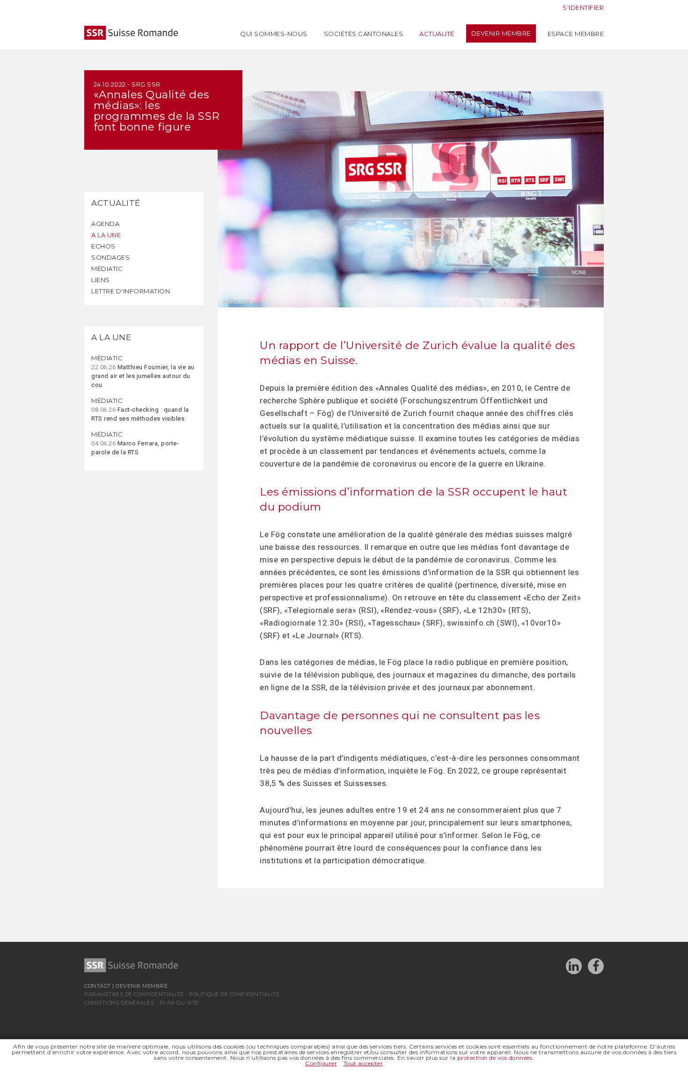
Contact (97, 986)
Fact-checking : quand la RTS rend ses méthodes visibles (140, 409)
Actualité (436, 33)
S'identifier (583, 7)
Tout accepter (363, 1063)
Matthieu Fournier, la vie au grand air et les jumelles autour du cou (143, 371)
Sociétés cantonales (363, 33)
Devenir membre (501, 33)
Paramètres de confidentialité (134, 994)
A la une (106, 235)
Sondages (110, 257)
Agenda (105, 223)
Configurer (321, 1063)
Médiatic (107, 268)
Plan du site (179, 1002)
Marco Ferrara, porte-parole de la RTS (135, 443)
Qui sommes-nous (273, 33)
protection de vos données (495, 1057)
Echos (103, 246)
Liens (100, 280)
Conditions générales (119, 1002)
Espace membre (576, 33)
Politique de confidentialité (234, 994)
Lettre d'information (130, 291)
